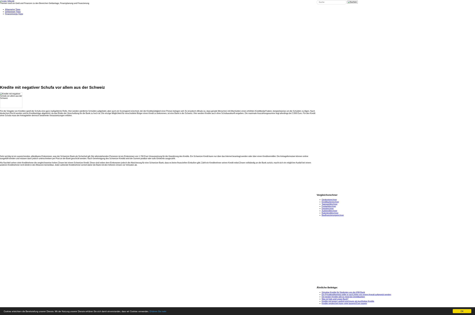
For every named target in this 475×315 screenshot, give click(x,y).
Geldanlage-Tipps (13, 12)
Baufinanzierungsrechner (333, 215)
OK (462, 311)
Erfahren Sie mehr (158, 311)
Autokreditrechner (329, 211)
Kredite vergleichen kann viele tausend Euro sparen (344, 303)
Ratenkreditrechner (330, 213)
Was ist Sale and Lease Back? (335, 299)
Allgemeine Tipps (12, 9)
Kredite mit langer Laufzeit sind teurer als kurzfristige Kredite (348, 301)
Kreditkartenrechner (330, 202)
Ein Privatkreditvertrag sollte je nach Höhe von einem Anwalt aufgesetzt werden (356, 294)
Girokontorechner (329, 200)
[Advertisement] (60, 32)
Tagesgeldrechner (329, 204)
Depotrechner (328, 208)
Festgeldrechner (329, 206)
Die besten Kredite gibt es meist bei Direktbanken (343, 297)
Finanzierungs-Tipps (14, 14)
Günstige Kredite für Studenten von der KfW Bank (343, 292)
